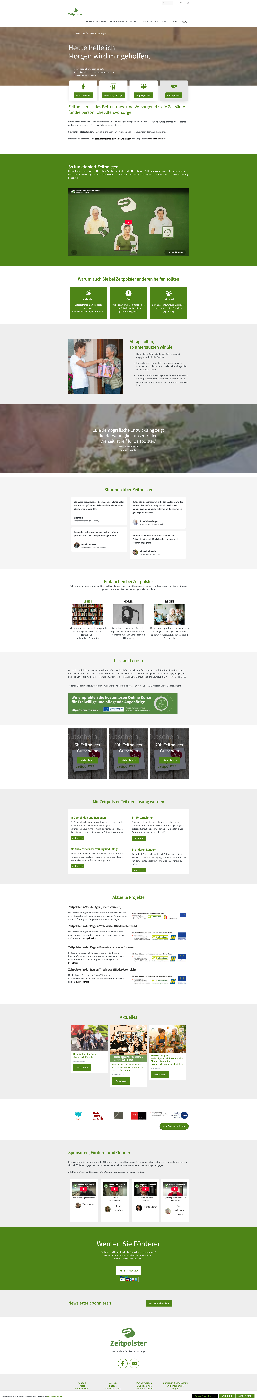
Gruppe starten (144, 1385)
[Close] (255, 1392)
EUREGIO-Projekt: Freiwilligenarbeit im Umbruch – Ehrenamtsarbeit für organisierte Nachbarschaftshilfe (167, 1060)
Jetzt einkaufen (87, 760)
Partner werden (144, 1382)
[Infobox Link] (87, 620)
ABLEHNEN (227, 1396)
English (113, 1385)
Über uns (113, 1382)
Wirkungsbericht (175, 1385)
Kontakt (82, 1382)
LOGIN (175, 3)
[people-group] (143, 86)
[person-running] (88, 293)
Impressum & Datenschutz (175, 1382)
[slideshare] (113, 86)
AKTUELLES (134, 21)
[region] (128, 1395)
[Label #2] (134, 1363)
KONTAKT (182, 3)
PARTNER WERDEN (150, 21)
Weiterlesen (82, 1067)
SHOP (163, 21)
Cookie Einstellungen (205, 1396)
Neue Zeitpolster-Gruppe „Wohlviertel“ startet (85, 1055)
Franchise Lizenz (113, 1388)
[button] (83, 95)
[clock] (128, 293)
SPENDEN (173, 21)
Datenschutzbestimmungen (55, 1396)
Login (175, 1388)
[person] (83, 86)
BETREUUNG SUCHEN (118, 21)
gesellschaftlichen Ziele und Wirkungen (113, 138)
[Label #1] (123, 1363)
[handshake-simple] (173, 86)
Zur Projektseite (88, 938)
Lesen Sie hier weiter (156, 138)
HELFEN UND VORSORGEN (96, 21)
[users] (168, 293)
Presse (82, 1385)
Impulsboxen (81, 1388)
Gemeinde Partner (144, 1388)
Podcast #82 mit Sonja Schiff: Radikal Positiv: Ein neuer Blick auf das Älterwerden (127, 1067)
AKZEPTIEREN (245, 1396)
